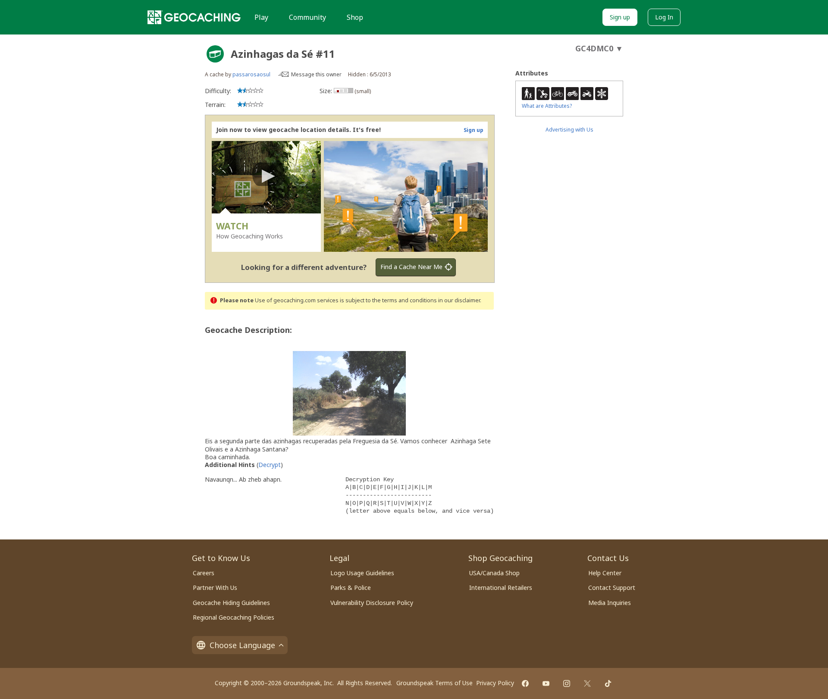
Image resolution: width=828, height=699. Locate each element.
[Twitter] (587, 683)
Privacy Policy (495, 683)
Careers (203, 573)
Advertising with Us (569, 129)
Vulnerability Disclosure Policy (371, 603)
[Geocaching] (194, 17)
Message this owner (316, 74)
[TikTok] (608, 683)
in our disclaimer (459, 300)
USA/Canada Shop (494, 573)
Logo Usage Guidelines (362, 573)
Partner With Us (215, 587)
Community (307, 17)
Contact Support (611, 587)
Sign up (620, 17)
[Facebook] (525, 683)
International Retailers (500, 587)
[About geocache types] (215, 54)
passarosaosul (251, 74)
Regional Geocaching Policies (233, 617)
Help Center (604, 573)
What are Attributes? (547, 106)
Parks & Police (350, 587)
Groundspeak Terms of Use (434, 683)
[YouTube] (546, 683)
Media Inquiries (609, 603)
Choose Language (242, 645)
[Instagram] (566, 683)
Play (261, 17)
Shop (355, 17)
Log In (664, 17)
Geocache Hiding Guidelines (231, 603)
